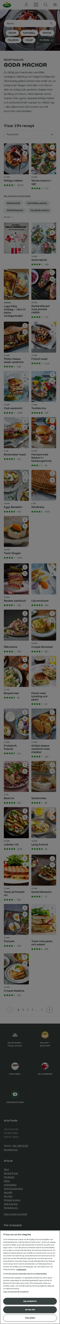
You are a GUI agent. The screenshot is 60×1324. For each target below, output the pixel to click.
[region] (30, 1277)
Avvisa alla (30, 1309)
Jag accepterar (30, 1301)
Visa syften (30, 1318)
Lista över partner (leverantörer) (16, 1292)
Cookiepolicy (21, 1269)
